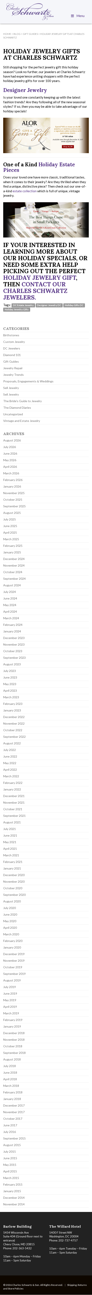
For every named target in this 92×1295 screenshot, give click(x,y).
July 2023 (9, 671)
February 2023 (12, 703)
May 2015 (9, 1164)
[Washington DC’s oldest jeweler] (46, 11)
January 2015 (12, 1191)
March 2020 (11, 934)
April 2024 (10, 611)
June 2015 (10, 1158)
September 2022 (14, 736)
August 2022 (12, 743)
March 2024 (11, 618)
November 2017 (14, 1112)
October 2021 (12, 809)
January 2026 (12, 486)
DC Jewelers (11, 348)
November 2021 (14, 802)
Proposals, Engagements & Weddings (28, 381)
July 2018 (9, 1066)
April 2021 (10, 848)
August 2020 (12, 901)
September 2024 (14, 578)
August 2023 (12, 664)
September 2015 (14, 1138)
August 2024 (12, 585)
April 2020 (10, 927)
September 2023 (14, 657)
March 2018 (11, 1085)
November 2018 (14, 1039)
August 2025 (12, 513)
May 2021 (9, 842)
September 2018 (14, 1053)
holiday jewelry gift (39, 277)
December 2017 (14, 1105)
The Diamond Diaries (17, 407)
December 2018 (14, 1033)
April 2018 (10, 1079)
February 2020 (12, 941)
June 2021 (10, 835)
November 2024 (14, 565)
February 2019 (12, 1020)
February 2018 (12, 1092)
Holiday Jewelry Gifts (17, 309)
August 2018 (12, 1059)
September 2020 (14, 894)
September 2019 (14, 973)
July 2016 (9, 1132)
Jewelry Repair (13, 368)
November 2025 (14, 493)
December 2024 (14, 559)
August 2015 (12, 1145)
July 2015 (9, 1151)
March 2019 (11, 1013)
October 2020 (12, 888)
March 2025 (11, 539)
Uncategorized (13, 414)
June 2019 (10, 993)
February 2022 (12, 783)
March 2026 (11, 473)
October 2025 (12, 499)
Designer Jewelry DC (49, 305)
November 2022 (14, 723)
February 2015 (12, 1184)
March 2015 (11, 1178)
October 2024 (12, 572)
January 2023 (12, 710)
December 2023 (14, 638)
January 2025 (12, 552)
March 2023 (11, 697)
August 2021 (12, 822)
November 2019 (14, 960)
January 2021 (12, 868)
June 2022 (10, 756)
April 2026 (10, 466)
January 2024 (12, 631)
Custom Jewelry (14, 342)
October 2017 (12, 1118)
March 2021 (11, 855)
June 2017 (10, 1125)
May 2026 (9, 460)
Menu (80, 16)
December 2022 (14, 717)
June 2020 (10, 914)
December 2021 (14, 796)
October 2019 (12, 967)
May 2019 (9, 1000)
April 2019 (10, 1006)
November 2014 (14, 1204)
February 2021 (12, 862)
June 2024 (10, 598)
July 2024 (9, 592)
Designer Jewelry (25, 90)
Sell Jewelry (11, 388)
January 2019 (12, 1026)
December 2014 (14, 1197)
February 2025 (12, 545)
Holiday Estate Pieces (39, 167)
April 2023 (10, 690)
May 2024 (9, 605)
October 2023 (12, 651)
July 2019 (9, 987)
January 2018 (12, 1099)
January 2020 (12, 947)
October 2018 (12, 1046)
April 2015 (10, 1171)
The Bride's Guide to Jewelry (22, 401)
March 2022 (11, 776)
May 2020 (9, 921)
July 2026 (9, 447)
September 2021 (14, 815)
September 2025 (14, 506)
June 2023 (10, 677)
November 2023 (14, 644)
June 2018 (10, 1072)
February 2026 (12, 480)
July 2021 (9, 829)
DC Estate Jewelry (23, 305)
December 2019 (14, 954)
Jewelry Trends (13, 374)
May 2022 (9, 763)
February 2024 (12, 624)
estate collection (25, 191)
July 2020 (9, 908)
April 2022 (10, 769)
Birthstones (11, 335)
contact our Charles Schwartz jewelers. (35, 290)
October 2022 (12, 730)
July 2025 (9, 519)
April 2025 (10, 532)
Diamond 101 (12, 355)
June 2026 (10, 453)
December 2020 (14, 875)
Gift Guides (11, 361)
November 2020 (14, 881)
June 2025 (10, 526)
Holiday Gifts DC (74, 305)
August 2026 (12, 440)
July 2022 (9, 750)
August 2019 (12, 980)
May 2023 (9, 684)
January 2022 (12, 789)
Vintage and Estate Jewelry (21, 421)
